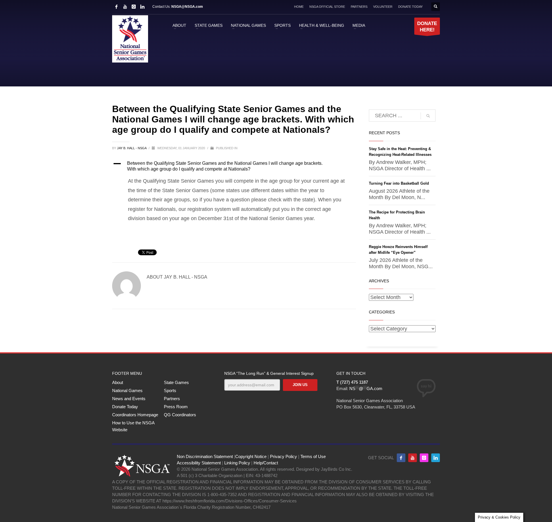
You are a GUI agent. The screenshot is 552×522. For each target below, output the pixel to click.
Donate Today (125, 406)
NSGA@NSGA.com (187, 7)
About (117, 382)
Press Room (176, 406)
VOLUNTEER (382, 6)
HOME (299, 6)
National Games (127, 390)
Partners (172, 398)
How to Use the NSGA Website (133, 426)
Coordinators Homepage (135, 414)
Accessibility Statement (199, 462)
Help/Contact (266, 462)
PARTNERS (359, 6)
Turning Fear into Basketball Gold (399, 183)
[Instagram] (133, 6)
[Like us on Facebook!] (401, 457)
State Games (176, 382)
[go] (428, 116)
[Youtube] (412, 457)
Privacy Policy (283, 456)
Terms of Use (313, 456)
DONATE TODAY (410, 6)
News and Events (128, 398)
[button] (234, 166)
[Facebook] (116, 6)
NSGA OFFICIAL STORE (327, 6)
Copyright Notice (251, 456)
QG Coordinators (180, 414)
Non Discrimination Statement (205, 456)
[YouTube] (125, 6)
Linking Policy (237, 462)
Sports (170, 390)
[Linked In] (142, 6)
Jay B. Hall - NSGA (132, 148)
